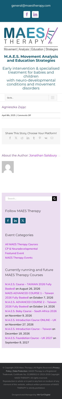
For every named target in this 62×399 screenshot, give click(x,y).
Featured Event (14, 253)
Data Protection (20, 371)
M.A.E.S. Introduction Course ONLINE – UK (30, 320)
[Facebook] (8, 220)
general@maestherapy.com (31, 5)
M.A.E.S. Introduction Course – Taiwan (28, 329)
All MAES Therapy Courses (21, 244)
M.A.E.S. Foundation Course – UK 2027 (28, 338)
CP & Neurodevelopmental (21, 248)
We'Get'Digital (43, 394)
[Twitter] (23, 220)
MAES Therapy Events (19, 257)
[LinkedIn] (15, 220)
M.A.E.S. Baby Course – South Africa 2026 (31, 311)
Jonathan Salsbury (43, 155)
